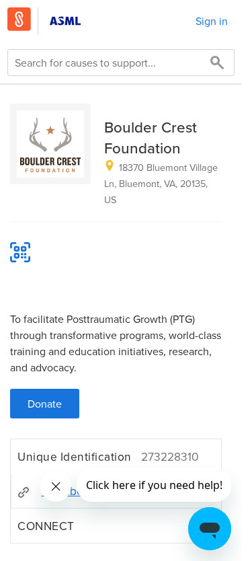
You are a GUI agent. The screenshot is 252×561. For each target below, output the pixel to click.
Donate (45, 403)
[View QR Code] (20, 252)
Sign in (212, 20)
